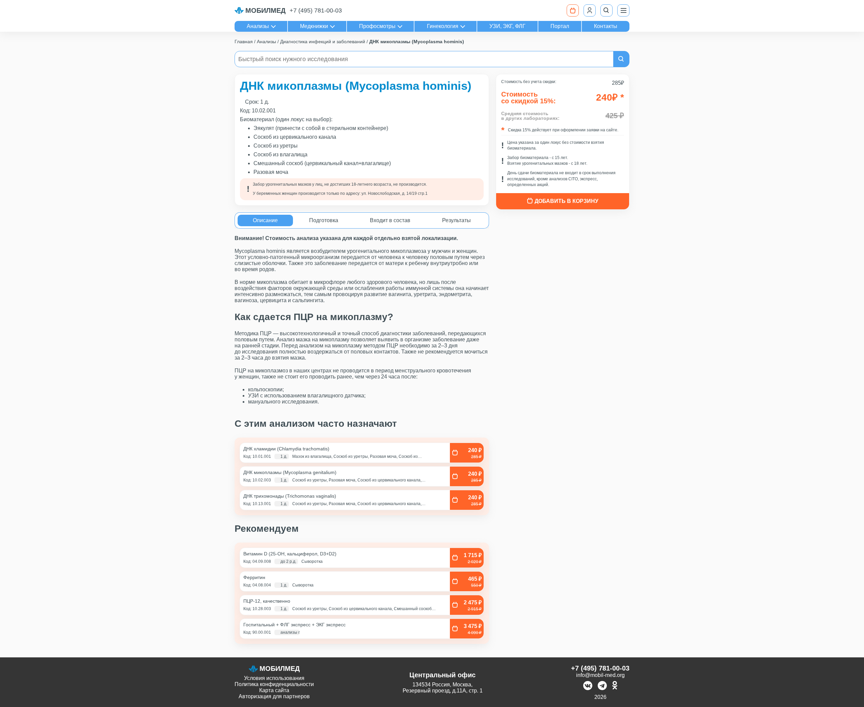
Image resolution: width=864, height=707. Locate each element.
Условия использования (274, 678)
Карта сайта (274, 690)
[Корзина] (573, 10)
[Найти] (621, 59)
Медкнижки (314, 26)
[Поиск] (606, 10)
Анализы (258, 26)
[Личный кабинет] (590, 10)
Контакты (605, 26)
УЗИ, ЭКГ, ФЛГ (507, 26)
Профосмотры (377, 26)
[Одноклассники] (615, 686)
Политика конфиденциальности (274, 684)
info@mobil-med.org (600, 675)
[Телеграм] (602, 686)
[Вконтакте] (587, 686)
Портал (559, 26)
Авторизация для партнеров (274, 696)
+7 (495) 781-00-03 (316, 10)
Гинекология (442, 26)
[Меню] (623, 10)
